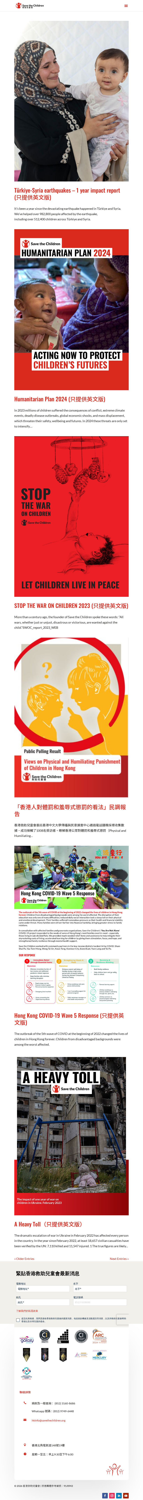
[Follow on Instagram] (112, 1495)
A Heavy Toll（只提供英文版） (49, 1224)
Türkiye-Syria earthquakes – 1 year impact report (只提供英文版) (67, 193)
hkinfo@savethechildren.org (48, 1420)
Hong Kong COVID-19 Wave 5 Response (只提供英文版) (69, 1018)
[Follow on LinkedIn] (119, 1495)
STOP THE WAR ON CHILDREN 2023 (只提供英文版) (71, 605)
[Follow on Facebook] (105, 1495)
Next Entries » (119, 1259)
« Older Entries (24, 1259)
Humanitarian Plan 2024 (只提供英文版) (59, 399)
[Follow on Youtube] (126, 1495)
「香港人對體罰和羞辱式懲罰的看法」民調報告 (70, 810)
